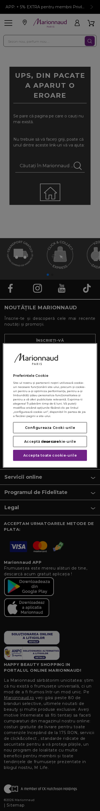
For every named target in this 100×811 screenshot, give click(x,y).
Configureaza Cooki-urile (50, 428)
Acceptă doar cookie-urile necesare (50, 441)
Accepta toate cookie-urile (50, 455)
